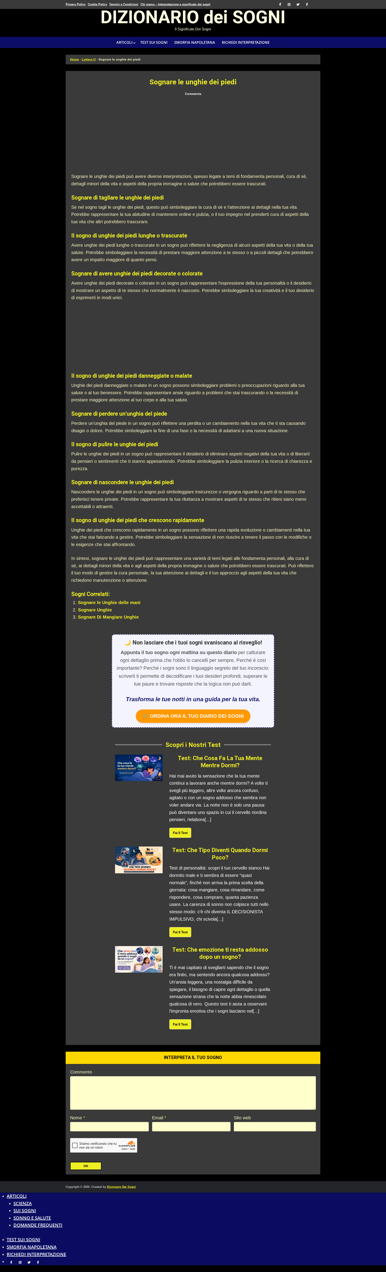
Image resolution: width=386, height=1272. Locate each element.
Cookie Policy (97, 4)
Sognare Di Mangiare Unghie (108, 617)
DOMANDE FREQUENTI (37, 1225)
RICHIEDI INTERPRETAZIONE (246, 42)
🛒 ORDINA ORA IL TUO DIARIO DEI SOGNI (193, 716)
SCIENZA (22, 1203)
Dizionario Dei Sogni (121, 1187)
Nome (77, 1117)
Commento (81, 1072)
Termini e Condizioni (123, 4)
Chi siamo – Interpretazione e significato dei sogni (175, 4)
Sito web (242, 1117)
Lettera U (89, 59)
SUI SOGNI (24, 1210)
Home (74, 59)
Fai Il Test (180, 833)
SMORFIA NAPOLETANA (194, 42)
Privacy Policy (76, 4)
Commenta (193, 94)
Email (159, 1117)
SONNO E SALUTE (32, 1218)
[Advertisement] (193, 135)
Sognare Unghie (95, 609)
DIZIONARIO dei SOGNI (193, 18)
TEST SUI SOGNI (154, 42)
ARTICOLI (124, 42)
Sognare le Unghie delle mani (109, 602)
